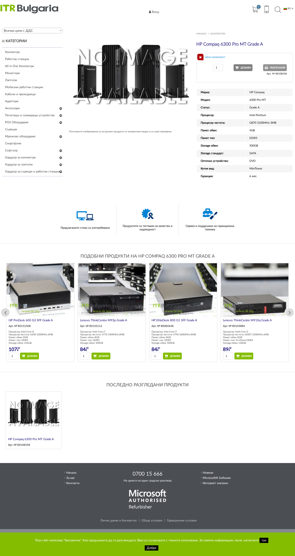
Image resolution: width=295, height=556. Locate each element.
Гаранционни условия (182, 520)
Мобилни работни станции (24, 87)
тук (263, 540)
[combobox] (32, 30)
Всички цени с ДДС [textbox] (18, 30)
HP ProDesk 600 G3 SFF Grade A (31, 320)
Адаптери (11, 101)
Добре (151, 548)
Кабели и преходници (20, 94)
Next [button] (290, 312)
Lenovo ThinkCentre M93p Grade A (103, 320)
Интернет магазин (215, 483)
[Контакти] (266, 9)
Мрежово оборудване (20, 136)
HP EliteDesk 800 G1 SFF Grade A (174, 320)
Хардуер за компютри (20, 157)
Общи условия (151, 520)
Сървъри (11, 129)
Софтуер (11, 150)
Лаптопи (11, 80)
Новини (208, 472)
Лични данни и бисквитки (118, 520)
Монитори (12, 73)
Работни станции (17, 59)
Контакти (72, 483)
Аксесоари (12, 108)
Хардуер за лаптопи (19, 164)
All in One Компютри (19, 66)
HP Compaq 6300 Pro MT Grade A (31, 439)
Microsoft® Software (217, 477)
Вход (155, 11)
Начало (201, 34)
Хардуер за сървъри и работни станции (32, 171)
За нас (70, 477)
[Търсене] (278, 9)
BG (289, 8)
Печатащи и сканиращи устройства (29, 115)
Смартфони (13, 143)
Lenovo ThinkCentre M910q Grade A (247, 320)
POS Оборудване (16, 122)
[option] (40, 312)
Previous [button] (5, 312)
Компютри (12, 52)
